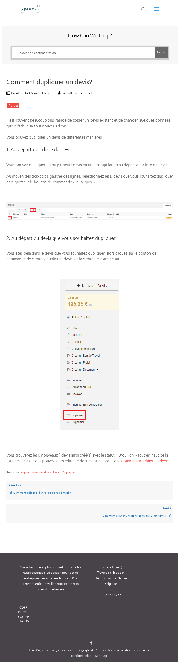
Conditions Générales (115, 650)
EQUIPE (23, 617)
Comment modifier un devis (144, 461)
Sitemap (101, 656)
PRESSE (23, 612)
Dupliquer (68, 472)
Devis (56, 472)
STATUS (23, 621)
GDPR (23, 607)
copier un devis (41, 472)
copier (25, 472)
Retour (13, 105)
